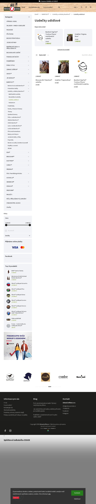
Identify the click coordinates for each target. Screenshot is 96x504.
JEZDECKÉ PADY (11, 43)
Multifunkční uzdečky (14, 94)
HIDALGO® (10, 186)
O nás (5, 403)
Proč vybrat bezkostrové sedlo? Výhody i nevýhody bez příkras (44, 404)
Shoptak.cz (53, 428)
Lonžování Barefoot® (14, 128)
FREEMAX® (10, 169)
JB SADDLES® (11, 78)
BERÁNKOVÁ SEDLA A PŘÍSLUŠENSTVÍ (13, 47)
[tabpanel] (12, 377)
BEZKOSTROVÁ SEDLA (13, 38)
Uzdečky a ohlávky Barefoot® (16, 91)
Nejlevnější (42, 55)
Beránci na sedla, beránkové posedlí (18, 143)
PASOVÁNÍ (10, 30)
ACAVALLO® (10, 178)
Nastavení (16, 498)
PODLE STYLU (11, 65)
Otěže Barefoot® (12, 123)
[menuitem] (24, 7)
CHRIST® (9, 165)
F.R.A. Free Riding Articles (14, 174)
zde (49, 494)
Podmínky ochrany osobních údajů (14, 413)
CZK (75, 7)
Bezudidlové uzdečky (15, 97)
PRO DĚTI (9, 195)
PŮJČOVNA (10, 34)
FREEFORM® (10, 190)
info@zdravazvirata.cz (69, 406)
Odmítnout (77, 499)
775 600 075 (66, 409)
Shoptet (45, 428)
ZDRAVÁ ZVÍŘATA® (12, 70)
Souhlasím (77, 493)
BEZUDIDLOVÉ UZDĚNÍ (13, 53)
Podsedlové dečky (13, 88)
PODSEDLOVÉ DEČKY (13, 57)
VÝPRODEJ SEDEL (12, 21)
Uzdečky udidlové (14, 100)
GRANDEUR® (10, 182)
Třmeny (10, 112)
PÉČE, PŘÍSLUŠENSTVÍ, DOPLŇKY (16, 199)
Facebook (66, 411)
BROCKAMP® (10, 157)
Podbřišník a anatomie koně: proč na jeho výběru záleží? (45, 416)
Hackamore (12, 103)
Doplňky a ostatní (13, 145)
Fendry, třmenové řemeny (15, 109)
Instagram (65, 413)
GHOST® (9, 74)
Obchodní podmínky (9, 410)
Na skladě (19, 231)
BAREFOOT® (10, 82)
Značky (9, 207)
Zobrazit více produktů (63, 50)
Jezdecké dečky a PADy (14, 137)
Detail (88, 77)
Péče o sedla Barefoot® (14, 117)
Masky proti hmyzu (13, 134)
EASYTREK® (10, 161)
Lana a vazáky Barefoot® (15, 126)
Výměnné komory (12, 114)
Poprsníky (10, 140)
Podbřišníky (11, 106)
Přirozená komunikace (14, 131)
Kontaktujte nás (8, 408)
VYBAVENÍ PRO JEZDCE (13, 203)
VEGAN (10, 148)
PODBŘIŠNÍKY (11, 61)
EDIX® (8, 152)
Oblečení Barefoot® (13, 120)
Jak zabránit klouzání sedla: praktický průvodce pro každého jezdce (47, 410)
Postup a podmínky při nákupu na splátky (15, 415)
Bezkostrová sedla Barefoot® (16, 86)
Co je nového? (8, 405)
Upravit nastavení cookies (48, 426)
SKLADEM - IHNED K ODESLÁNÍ (16, 26)
